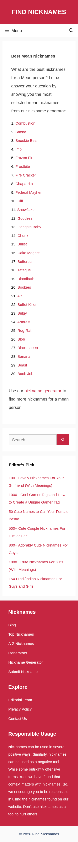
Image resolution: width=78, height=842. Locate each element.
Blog (12, 625)
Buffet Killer (27, 305)
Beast (22, 365)
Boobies (24, 287)
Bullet (22, 244)
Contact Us (17, 719)
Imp (18, 149)
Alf (19, 296)
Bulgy (22, 313)
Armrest (23, 322)
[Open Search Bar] (71, 30)
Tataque (24, 270)
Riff (20, 201)
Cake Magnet (28, 253)
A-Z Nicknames (21, 644)
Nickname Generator (25, 662)
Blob (21, 339)
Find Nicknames (39, 12)
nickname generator (43, 391)
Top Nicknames (21, 634)
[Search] (63, 439)
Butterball (25, 262)
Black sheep (27, 348)
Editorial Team (20, 700)
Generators (17, 653)
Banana (23, 356)
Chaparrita (24, 184)
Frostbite (22, 166)
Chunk (22, 236)
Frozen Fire (25, 158)
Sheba (20, 132)
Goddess (24, 218)
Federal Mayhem (29, 192)
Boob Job (25, 374)
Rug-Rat (24, 330)
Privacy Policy (20, 709)
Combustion (25, 123)
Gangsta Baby (29, 227)
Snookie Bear (26, 140)
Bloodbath (25, 279)
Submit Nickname (23, 672)
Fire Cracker (25, 175)
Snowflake (26, 210)
